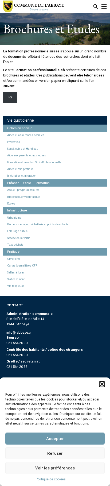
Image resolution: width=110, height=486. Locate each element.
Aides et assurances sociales (25, 135)
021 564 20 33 (17, 367)
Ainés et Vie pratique (20, 169)
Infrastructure (17, 210)
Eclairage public (17, 231)
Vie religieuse (15, 286)
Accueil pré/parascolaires (23, 190)
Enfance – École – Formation (28, 183)
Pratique (13, 251)
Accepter (55, 438)
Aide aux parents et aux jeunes (26, 155)
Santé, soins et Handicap (22, 149)
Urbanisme (14, 217)
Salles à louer (15, 272)
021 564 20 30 (17, 343)
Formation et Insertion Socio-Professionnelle (34, 162)
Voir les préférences (55, 468)
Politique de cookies (51, 479)
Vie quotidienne (20, 120)
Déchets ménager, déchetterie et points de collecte (37, 224)
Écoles (11, 203)
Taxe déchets (15, 244)
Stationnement (16, 279)
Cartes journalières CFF (22, 265)
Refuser (55, 453)
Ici (10, 97)
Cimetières (14, 259)
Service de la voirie (18, 238)
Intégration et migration (21, 176)
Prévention (13, 142)
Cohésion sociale (19, 128)
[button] (102, 384)
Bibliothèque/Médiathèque (23, 197)
